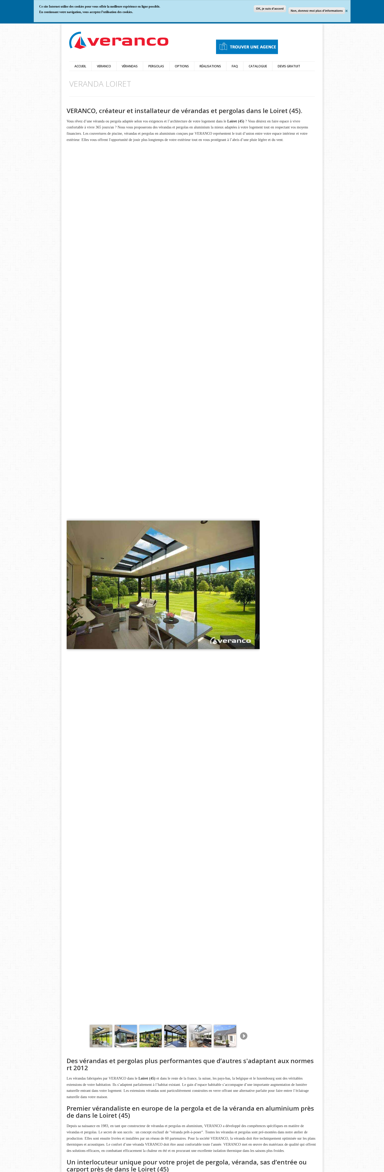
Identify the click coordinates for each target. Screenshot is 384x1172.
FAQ (235, 66)
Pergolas (156, 66)
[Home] (118, 41)
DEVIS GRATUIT (289, 66)
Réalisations (210, 66)
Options (182, 66)
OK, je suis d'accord (270, 8)
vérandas (130, 66)
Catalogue (258, 66)
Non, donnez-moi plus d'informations (317, 10)
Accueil (80, 66)
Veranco (104, 66)
